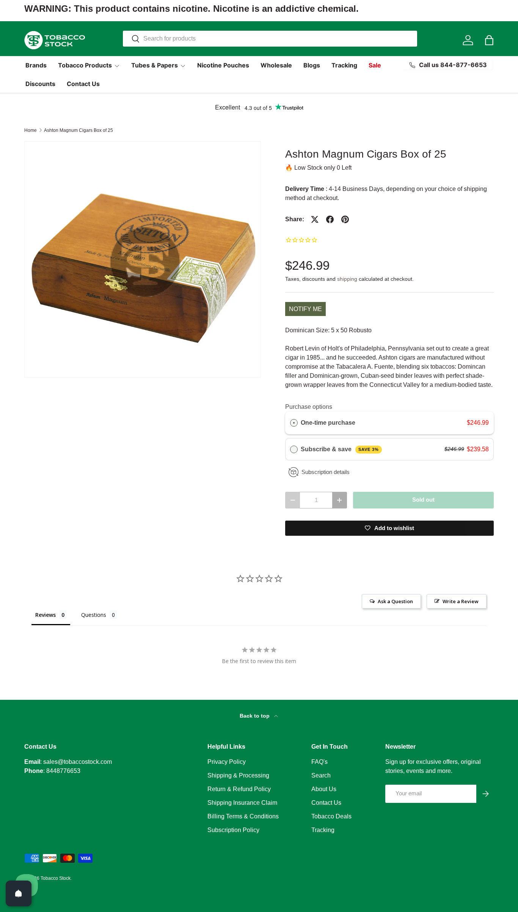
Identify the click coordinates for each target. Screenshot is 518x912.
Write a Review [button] (461, 601)
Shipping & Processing (238, 775)
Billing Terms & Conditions (243, 816)
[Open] (18, 893)
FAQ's (319, 762)
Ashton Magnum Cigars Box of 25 (78, 130)
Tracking (344, 65)
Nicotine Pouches (223, 65)
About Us (323, 789)
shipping (347, 279)
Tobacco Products (85, 65)
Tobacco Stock (56, 878)
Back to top (255, 716)
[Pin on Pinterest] (345, 219)
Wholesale (276, 65)
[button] (489, 40)
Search (321, 775)
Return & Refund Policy (239, 789)
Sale (375, 65)
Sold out (423, 500)
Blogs (311, 65)
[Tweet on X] (314, 219)
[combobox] (270, 39)
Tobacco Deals (331, 816)
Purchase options (308, 407)
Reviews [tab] (45, 614)
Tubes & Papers (154, 65)
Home (30, 130)
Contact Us (83, 84)
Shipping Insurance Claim (242, 802)
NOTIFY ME (305, 309)
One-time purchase (328, 422)
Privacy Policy (226, 762)
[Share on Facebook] (329, 219)
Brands (36, 65)
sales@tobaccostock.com (77, 762)
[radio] (294, 423)
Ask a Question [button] (395, 601)
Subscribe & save (339, 449)
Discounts (40, 84)
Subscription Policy (233, 830)
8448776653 (63, 771)
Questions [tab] (93, 614)
